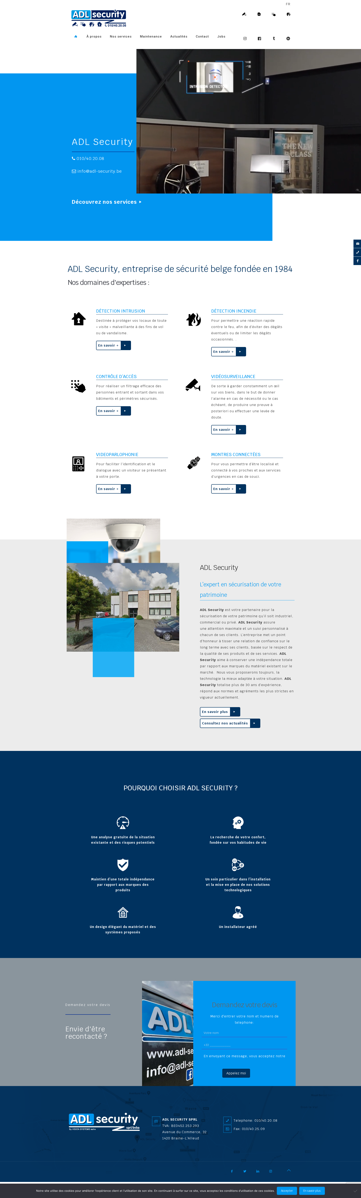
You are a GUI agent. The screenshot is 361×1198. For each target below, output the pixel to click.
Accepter (287, 1191)
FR (288, 4)
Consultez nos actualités (225, 723)
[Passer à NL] (74, 47)
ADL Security (102, 142)
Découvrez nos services (104, 202)
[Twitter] (248, 1173)
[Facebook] (235, 1173)
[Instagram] (274, 1173)
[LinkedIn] (261, 1173)
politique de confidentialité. (244, 1062)
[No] (356, 1191)
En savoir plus (215, 712)
